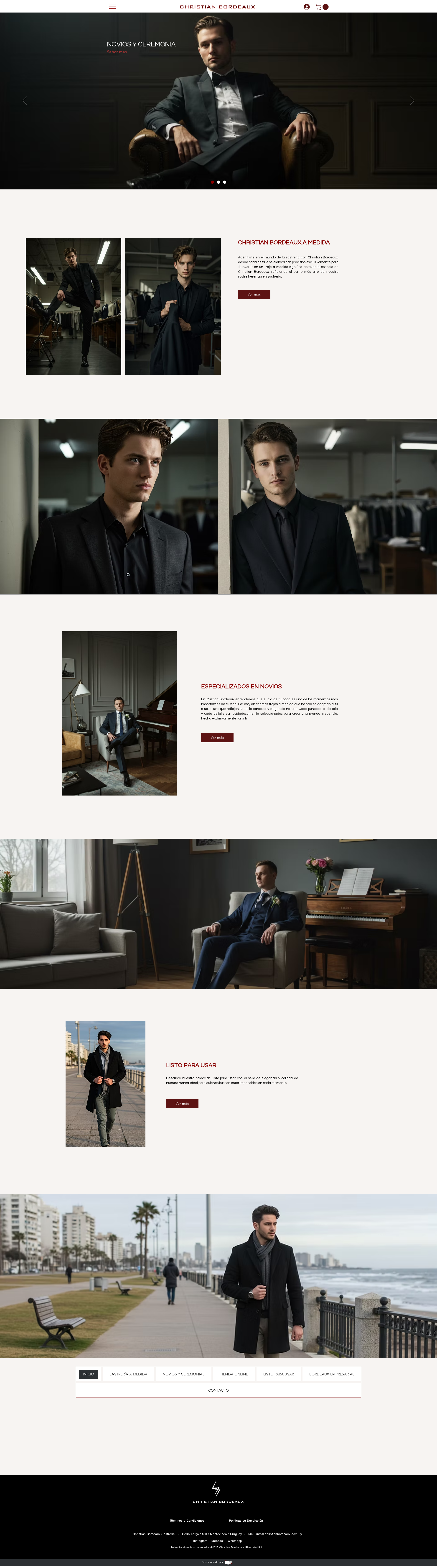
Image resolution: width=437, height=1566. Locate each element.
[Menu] (112, 7)
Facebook (218, 1541)
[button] (322, 7)
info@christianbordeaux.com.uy (279, 1534)
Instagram (201, 1541)
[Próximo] (412, 101)
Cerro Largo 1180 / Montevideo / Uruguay (212, 1534)
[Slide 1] (212, 182)
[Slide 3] (224, 182)
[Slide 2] (218, 182)
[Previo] (25, 101)
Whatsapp (235, 1541)
